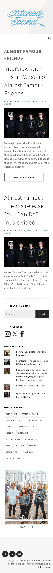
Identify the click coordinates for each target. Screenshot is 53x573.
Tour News (28, 452)
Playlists (20, 446)
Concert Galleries (34, 420)
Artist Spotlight (30, 414)
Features (10, 427)
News (8, 446)
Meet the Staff (13, 439)
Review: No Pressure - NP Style (31, 385)
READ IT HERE (26, 527)
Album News (11, 414)
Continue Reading (24, 177)
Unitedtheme (43, 567)
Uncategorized (13, 458)
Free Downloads (27, 427)
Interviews (23, 433)
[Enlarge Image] (10, 114)
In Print (9, 433)
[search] (48, 38)
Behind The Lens (13, 420)
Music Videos (31, 439)
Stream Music (12, 452)
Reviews (32, 446)
